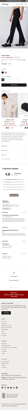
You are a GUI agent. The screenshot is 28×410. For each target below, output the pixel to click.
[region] (14, 278)
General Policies (4, 329)
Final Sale (17, 57)
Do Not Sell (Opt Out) (13, 405)
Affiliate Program (5, 363)
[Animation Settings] (27, 1)
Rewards (3, 365)
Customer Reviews (5, 361)
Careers (3, 353)
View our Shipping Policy (14, 280)
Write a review (14, 195)
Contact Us (3, 323)
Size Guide (3, 335)
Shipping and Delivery (6, 325)
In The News (4, 367)
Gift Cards (3, 333)
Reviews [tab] (6, 201)
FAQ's (2, 331)
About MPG (4, 343)
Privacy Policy (16, 403)
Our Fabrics (4, 349)
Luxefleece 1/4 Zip (9, 119)
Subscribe (6, 312)
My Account (4, 321)
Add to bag (14, 85)
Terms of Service (23, 403)
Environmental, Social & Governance (9, 347)
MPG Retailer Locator (6, 345)
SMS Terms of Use (4, 405)
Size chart (8, 76)
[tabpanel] (14, 232)
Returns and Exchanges (6, 327)
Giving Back (4, 351)
